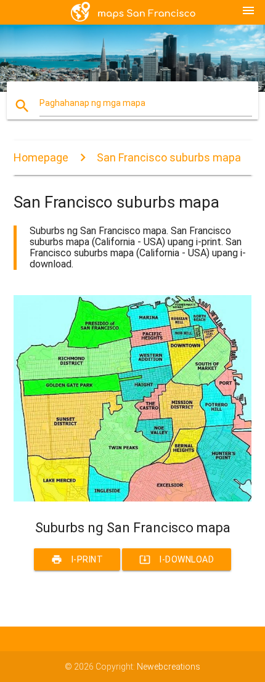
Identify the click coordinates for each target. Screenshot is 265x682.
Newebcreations (168, 667)
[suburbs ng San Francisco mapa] (133, 498)
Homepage (41, 157)
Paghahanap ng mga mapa (92, 103)
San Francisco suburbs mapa (169, 157)
